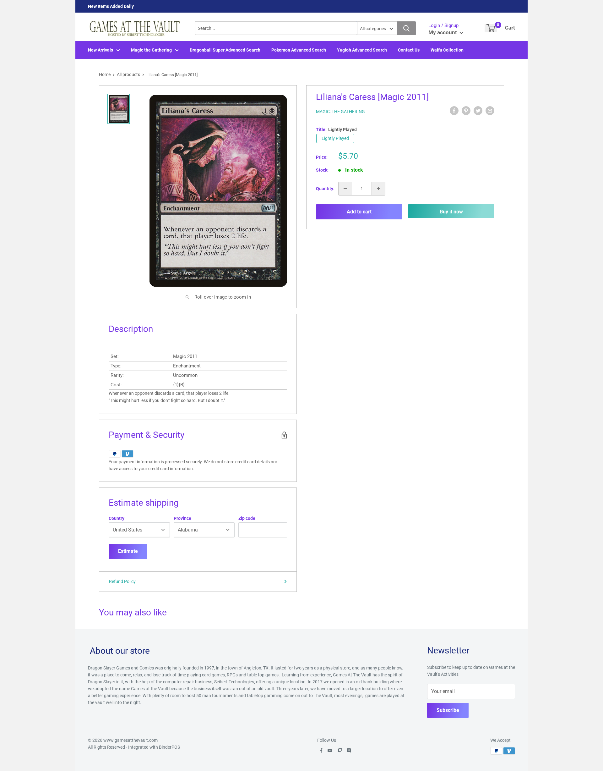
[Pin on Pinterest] (466, 110)
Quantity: (325, 188)
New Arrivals (100, 49)
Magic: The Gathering (340, 111)
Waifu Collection (447, 49)
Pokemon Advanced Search (298, 49)
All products (128, 74)
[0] (491, 28)
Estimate (128, 551)
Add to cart (359, 212)
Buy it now (451, 212)
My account (443, 32)
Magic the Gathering (151, 49)
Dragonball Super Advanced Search (225, 49)
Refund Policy (122, 581)
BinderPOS (169, 747)
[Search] (406, 28)
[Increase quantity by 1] (378, 188)
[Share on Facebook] (454, 110)
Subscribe (448, 710)
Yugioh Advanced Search (362, 49)
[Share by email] (490, 110)
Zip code (246, 518)
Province (182, 518)
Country (116, 518)
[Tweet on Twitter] (478, 110)
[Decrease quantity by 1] (345, 188)
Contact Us (409, 49)
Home (105, 74)
